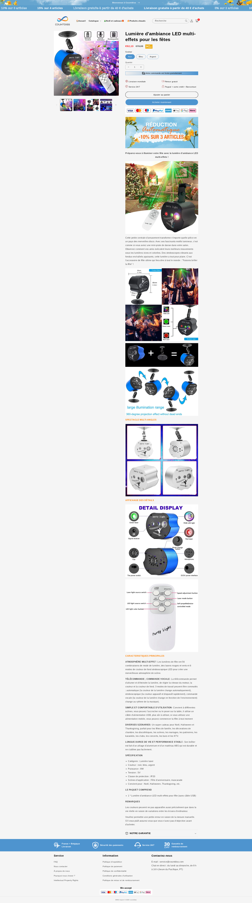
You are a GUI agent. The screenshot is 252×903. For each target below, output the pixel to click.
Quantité (128, 62)
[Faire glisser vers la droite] (116, 105)
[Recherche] (186, 21)
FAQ (56, 862)
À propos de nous (62, 871)
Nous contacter (60, 866)
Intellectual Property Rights (66, 880)
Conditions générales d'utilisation (118, 876)
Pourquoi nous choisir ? (64, 876)
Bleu (141, 57)
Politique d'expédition (112, 862)
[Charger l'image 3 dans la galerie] (93, 105)
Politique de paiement (112, 866)
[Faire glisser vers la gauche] (57, 105)
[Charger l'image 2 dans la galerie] (79, 105)
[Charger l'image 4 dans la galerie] (106, 105)
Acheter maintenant (161, 102)
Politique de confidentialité (115, 871)
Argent (153, 57)
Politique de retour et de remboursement (121, 880)
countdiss (133, 900)
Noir (130, 57)
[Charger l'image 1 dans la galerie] (66, 105)
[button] (94, 21)
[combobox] (170, 21)
